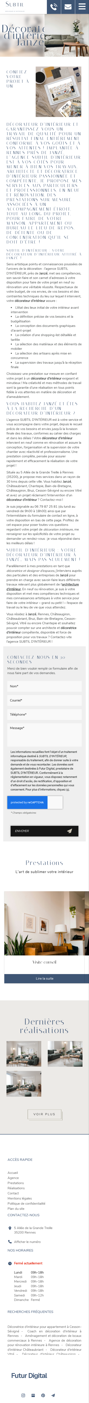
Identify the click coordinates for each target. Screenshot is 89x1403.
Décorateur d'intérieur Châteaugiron (49, 1354)
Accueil (13, 1173)
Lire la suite (44, 978)
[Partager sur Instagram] (23, 1395)
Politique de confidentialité (26, 1203)
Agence (13, 1178)
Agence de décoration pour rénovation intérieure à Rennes (44, 1342)
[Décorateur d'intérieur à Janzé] (58, 92)
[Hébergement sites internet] (29, 1383)
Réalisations (16, 1188)
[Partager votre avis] (33, 1395)
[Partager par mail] (53, 1395)
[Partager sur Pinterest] (43, 1395)
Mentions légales (20, 1198)
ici (67, 790)
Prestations (16, 1183)
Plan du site (16, 1209)
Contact (13, 1193)
